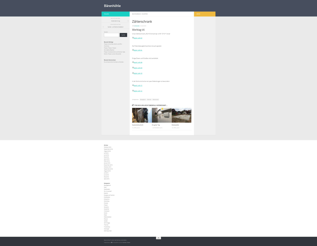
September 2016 (108, 149)
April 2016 (106, 159)
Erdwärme (106, 199)
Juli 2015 (106, 173)
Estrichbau (106, 201)
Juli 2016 (106, 153)
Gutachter (106, 209)
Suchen (106, 32)
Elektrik (145, 14)
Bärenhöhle (112, 6)
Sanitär (106, 221)
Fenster (106, 203)
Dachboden (107, 189)
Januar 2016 (107, 163)
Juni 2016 (106, 155)
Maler (105, 215)
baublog (136, 26)
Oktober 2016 (107, 147)
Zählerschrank (155, 99)
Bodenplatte (175, 125)
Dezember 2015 (108, 165)
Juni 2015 (106, 175)
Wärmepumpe (108, 231)
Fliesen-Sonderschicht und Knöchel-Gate (114, 52)
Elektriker (149, 99)
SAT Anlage (107, 223)
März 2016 (107, 161)
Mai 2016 (106, 157)
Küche (105, 213)
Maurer (106, 219)
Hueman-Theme (126, 242)
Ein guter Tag (156, 125)
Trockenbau (107, 227)
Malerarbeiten (107, 217)
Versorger (106, 229)
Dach (105, 187)
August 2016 (107, 151)
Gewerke (106, 207)
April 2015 (106, 179)
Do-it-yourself (108, 191)
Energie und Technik (109, 195)
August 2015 (107, 171)
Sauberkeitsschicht (137, 125)
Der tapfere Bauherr (109, 50)
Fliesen (106, 205)
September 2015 (108, 169)
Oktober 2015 (107, 167)
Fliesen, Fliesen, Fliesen (110, 48)
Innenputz (106, 211)
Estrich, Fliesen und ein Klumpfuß (112, 54)
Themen (106, 225)
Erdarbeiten (107, 197)
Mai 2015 (106, 177)
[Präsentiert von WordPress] (111, 242)
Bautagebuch (136, 14)
